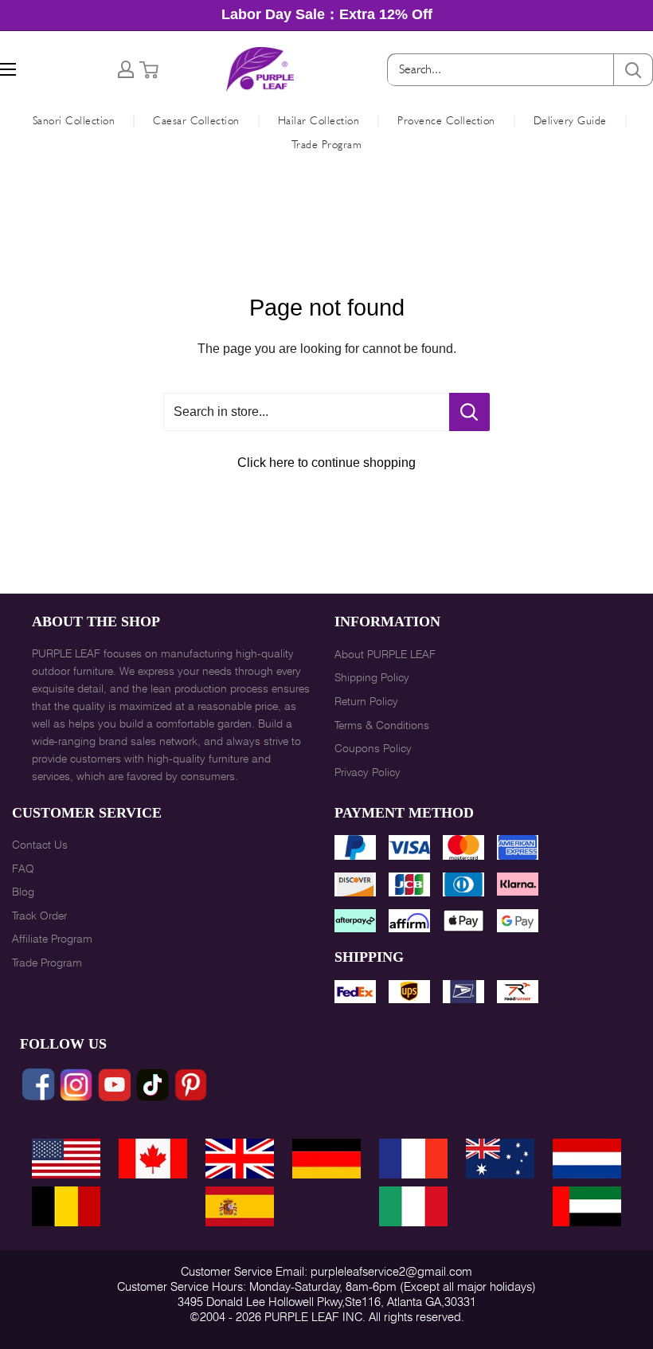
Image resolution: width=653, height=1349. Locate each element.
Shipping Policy (371, 677)
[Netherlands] (587, 1158)
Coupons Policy (373, 748)
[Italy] (413, 1206)
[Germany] (326, 1158)
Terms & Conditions (381, 725)
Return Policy (366, 701)
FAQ (23, 868)
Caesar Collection (196, 120)
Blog (23, 891)
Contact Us (40, 844)
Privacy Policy (367, 772)
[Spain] (239, 1206)
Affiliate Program (52, 938)
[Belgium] (66, 1206)
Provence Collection (446, 120)
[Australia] (500, 1158)
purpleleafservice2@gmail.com (391, 1272)
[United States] (66, 1158)
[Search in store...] (469, 412)
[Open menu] (8, 69)
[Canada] (153, 1158)
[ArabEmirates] (587, 1206)
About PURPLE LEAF (385, 654)
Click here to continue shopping (326, 462)
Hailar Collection (319, 120)
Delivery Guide (570, 120)
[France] (413, 1158)
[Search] (633, 69)
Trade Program (326, 144)
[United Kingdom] (239, 1158)
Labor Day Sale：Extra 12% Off (326, 14)
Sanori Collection (74, 120)
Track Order (39, 915)
